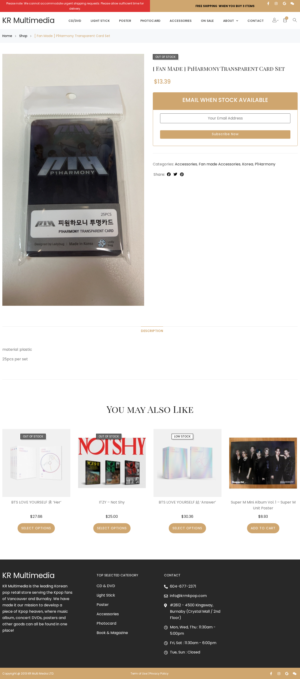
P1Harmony (265, 164)
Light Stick (100, 21)
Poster (125, 21)
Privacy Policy (159, 673)
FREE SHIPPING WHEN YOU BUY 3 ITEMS (225, 6)
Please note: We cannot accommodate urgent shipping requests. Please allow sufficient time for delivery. (75, 6)
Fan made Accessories (219, 164)
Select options (36, 528)
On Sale (207, 21)
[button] (274, 20)
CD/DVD (74, 21)
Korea (247, 164)
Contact (256, 21)
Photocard (150, 21)
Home (7, 36)
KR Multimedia (28, 20)
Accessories (180, 21)
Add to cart (263, 528)
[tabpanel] (73, 180)
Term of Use (139, 673)
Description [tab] (152, 330)
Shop (23, 36)
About (228, 21)
